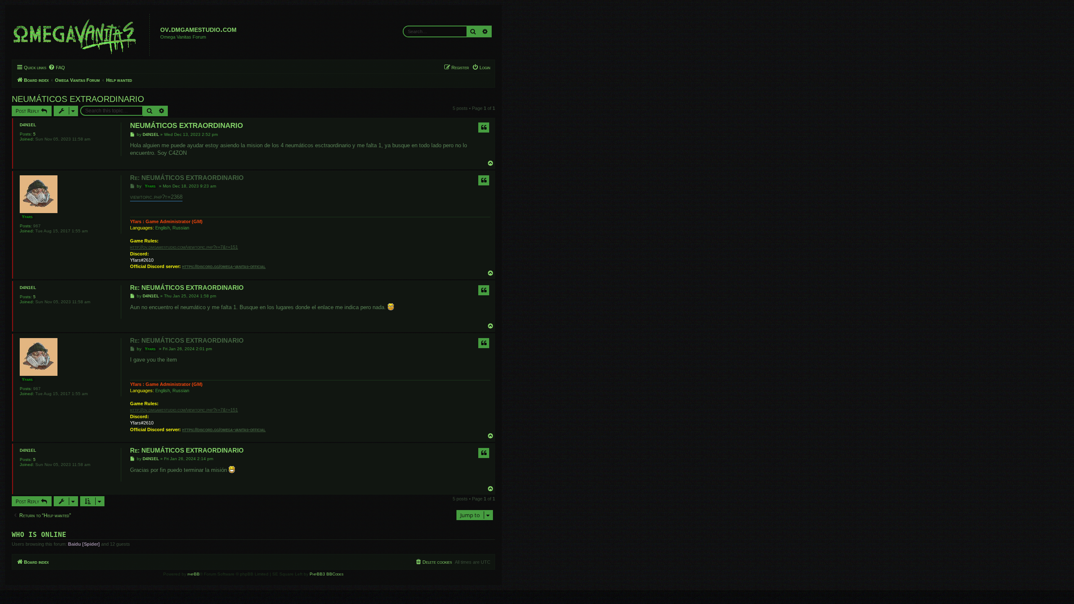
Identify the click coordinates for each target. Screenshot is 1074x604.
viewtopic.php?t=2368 (156, 197)
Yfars (27, 216)
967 (37, 226)
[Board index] (82, 35)
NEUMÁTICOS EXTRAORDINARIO (78, 99)
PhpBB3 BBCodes (327, 574)
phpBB (194, 574)
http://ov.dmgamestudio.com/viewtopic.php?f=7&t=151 (184, 247)
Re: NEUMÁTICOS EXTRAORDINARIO (187, 177)
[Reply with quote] (483, 127)
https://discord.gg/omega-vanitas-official (224, 266)
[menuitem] (56, 67)
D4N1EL (28, 124)
